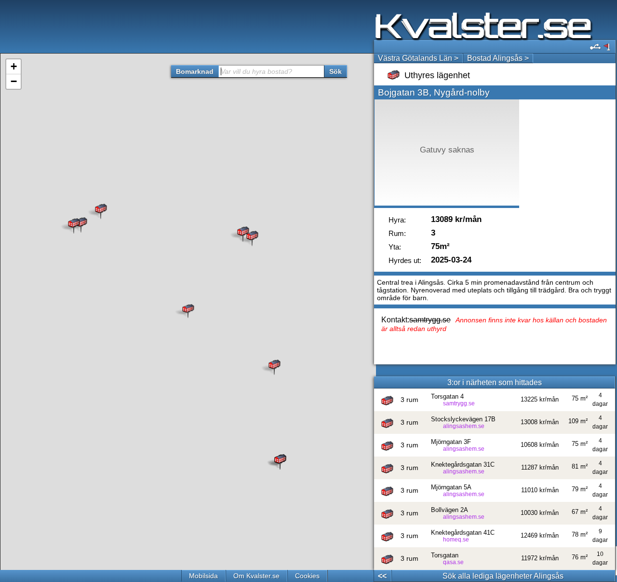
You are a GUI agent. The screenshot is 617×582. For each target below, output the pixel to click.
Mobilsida (203, 576)
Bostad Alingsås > (498, 58)
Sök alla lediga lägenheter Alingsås (503, 576)
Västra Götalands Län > (418, 58)
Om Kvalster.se (256, 576)
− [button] (14, 81)
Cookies (307, 576)
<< (382, 576)
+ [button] (14, 66)
